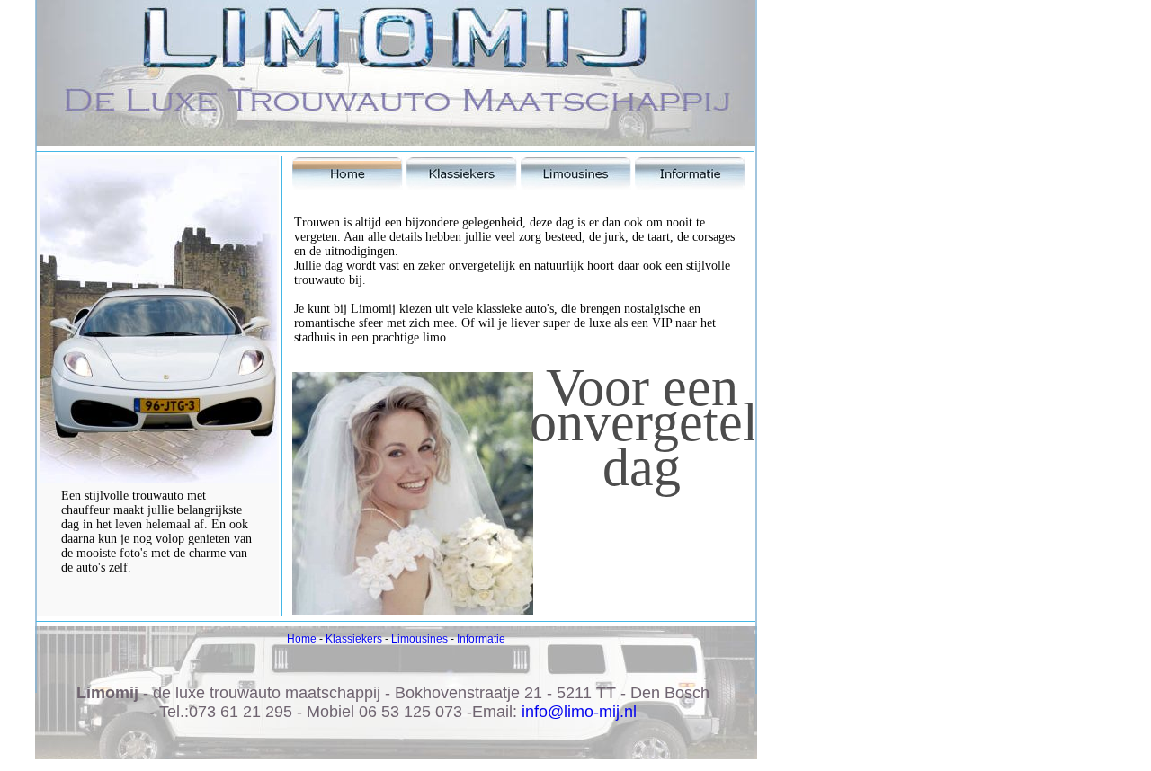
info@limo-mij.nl (579, 712)
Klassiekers (354, 639)
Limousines (419, 639)
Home (302, 639)
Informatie (481, 639)
